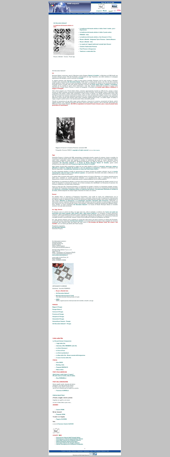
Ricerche (102, 13)
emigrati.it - (101, 11)
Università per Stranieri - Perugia (61, 321)
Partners (73, 13)
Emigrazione (79, 13)
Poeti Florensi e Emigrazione (88, 49)
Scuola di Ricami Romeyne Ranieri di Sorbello (94, 162)
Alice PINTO (59, 362)
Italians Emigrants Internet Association (67, 441)
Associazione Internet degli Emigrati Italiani (68, 437)
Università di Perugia (58, 319)
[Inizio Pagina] (84, 448)
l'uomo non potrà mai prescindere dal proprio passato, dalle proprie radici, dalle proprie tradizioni (85, 212)
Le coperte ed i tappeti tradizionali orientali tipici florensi (95, 44)
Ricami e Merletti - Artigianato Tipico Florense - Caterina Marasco (98, 39)
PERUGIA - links (84, 34)
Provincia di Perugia (58, 314)
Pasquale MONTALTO (62, 367)
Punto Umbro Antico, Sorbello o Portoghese (104, 84)
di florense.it (63, 348)
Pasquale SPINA (60, 414)
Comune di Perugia (57, 311)
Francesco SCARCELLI (62, 390)
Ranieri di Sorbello (93, 75)
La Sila (58, 348)
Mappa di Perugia (57, 307)
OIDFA (57, 299)
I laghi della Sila (60, 343)
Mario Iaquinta (97, 150)
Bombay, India (60, 365)
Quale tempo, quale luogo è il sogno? (63, 374)
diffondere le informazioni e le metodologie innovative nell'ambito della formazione (84, 200)
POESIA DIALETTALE (59, 395)
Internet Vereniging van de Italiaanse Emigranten (69, 444)
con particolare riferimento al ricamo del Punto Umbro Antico (81, 169)
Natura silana (59, 369)
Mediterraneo (96, 13)
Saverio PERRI (60, 409)
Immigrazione (86, 13)
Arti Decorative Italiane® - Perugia (61, 323)
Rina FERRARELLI (61, 378)
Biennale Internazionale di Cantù (65, 295)
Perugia (81, 78)
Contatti (63, 13)
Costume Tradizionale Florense (88, 46)
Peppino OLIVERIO (61, 419)
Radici (91, 13)
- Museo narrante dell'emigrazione (70, 355)
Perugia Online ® (57, 309)
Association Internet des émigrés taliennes (68, 442)
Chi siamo (68, 13)
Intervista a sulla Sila (66, 345)
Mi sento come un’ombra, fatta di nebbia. (64, 375)
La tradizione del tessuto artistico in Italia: (95, 32)
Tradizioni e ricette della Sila (87, 51)
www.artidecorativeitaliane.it (60, 255)
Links (107, 13)
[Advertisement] (67, 17)
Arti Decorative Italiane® (80, 204)
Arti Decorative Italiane (73, 82)
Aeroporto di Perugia (58, 316)
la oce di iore (60, 350)
